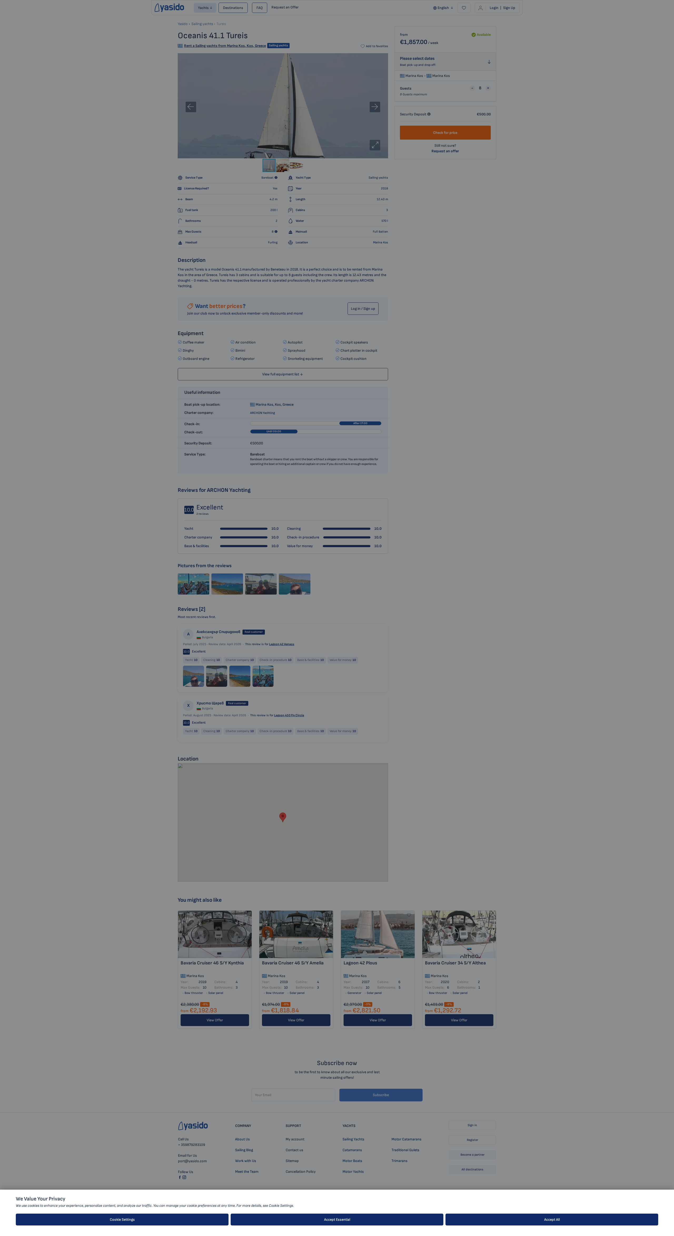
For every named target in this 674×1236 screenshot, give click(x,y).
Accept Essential (337, 1219)
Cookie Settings (122, 1219)
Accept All (552, 1219)
